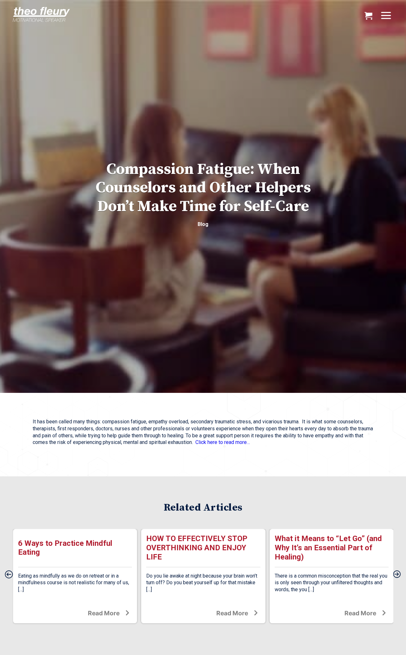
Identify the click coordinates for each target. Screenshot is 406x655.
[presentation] (9, 574)
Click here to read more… (222, 442)
